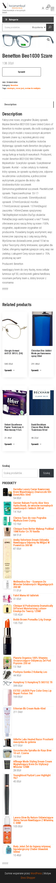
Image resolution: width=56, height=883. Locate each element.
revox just (20, 88)
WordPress (36, 873)
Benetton (14, 85)
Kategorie (13, 19)
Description (10, 104)
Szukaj (6, 465)
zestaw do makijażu (32, 88)
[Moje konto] (43, 8)
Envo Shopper (28, 877)
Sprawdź (21, 72)
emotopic (11, 88)
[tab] (28, 104)
